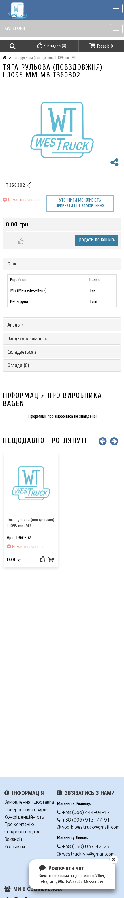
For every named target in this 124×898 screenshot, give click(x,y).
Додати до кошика (97, 240)
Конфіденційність (24, 817)
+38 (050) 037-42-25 (85, 846)
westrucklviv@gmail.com (88, 854)
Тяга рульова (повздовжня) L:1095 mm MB (45, 57)
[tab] (62, 264)
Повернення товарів (26, 810)
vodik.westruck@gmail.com (90, 827)
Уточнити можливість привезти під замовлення (80, 203)
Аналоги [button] (15, 325)
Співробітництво (22, 832)
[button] (12, 46)
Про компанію (19, 824)
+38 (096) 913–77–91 (85, 820)
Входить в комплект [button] (28, 338)
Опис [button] (12, 264)
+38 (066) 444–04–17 (85, 812)
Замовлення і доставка (29, 802)
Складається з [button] (22, 352)
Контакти (14, 847)
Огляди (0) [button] (18, 365)
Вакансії (13, 839)
